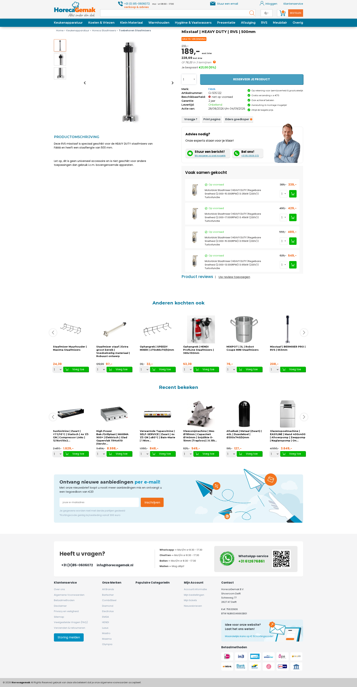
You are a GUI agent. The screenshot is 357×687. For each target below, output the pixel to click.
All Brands (108, 589)
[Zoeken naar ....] (251, 13)
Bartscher (108, 595)
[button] (60, 45)
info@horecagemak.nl (115, 565)
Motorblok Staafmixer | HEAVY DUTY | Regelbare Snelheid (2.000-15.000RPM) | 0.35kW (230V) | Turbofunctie (233, 193)
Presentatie (226, 22)
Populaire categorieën (153, 583)
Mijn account (193, 583)
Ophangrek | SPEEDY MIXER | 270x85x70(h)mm (157, 348)
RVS (264, 22)
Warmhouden (158, 22)
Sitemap (59, 617)
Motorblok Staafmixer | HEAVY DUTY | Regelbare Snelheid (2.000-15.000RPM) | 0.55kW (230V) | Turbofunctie (233, 241)
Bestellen (295, 13)
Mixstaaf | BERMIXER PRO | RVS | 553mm (287, 348)
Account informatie (195, 589)
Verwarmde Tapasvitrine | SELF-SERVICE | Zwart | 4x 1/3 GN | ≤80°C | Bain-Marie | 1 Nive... (157, 436)
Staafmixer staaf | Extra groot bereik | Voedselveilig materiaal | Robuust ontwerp (113, 351)
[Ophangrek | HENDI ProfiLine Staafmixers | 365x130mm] (201, 329)
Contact (227, 583)
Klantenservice (293, 4)
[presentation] (85, 83)
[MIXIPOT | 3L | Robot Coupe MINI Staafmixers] (244, 329)
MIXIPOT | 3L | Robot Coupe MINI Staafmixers (242, 348)
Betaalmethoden (64, 600)
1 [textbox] (183, 79)
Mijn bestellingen (194, 595)
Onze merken (111, 583)
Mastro (106, 633)
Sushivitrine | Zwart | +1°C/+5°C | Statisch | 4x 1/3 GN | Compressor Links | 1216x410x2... (71, 436)
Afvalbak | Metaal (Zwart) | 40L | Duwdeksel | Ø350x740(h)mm (244, 434)
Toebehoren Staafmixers (135, 30)
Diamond (107, 606)
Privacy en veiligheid (66, 611)
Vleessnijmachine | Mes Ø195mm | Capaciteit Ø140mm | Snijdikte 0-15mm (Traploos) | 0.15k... (200, 436)
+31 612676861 (251, 561)
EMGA (105, 617)
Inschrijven (152, 502)
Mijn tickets (190, 600)
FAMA (211, 89)
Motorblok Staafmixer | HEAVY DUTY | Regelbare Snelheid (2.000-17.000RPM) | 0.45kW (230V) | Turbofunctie (233, 217)
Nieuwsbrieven (193, 606)
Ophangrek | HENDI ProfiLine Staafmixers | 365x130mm (198, 349)
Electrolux (108, 611)
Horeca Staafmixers (104, 30)
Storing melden (69, 637)
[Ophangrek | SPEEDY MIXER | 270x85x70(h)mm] (157, 329)
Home (60, 30)
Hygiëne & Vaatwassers (193, 22)
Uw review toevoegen (234, 277)
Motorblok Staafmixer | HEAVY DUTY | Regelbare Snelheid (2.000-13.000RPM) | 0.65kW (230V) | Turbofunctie (233, 264)
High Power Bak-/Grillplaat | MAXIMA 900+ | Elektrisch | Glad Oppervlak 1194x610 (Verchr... (112, 437)
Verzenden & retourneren (69, 628)
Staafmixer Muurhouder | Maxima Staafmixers (70, 348)
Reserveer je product (251, 79)
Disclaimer (60, 606)
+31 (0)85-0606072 (77, 565)
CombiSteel (109, 600)
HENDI (105, 622)
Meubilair (280, 22)
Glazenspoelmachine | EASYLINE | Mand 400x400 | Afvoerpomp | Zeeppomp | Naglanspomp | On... (287, 436)
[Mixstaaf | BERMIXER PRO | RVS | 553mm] (288, 329)
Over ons (59, 589)
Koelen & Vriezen (101, 22)
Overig (298, 22)
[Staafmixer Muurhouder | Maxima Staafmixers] (71, 329)
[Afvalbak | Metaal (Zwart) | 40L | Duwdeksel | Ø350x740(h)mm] (244, 413)
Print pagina (211, 119)
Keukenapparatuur (68, 22)
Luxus (105, 628)
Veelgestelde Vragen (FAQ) (71, 622)
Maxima (107, 639)
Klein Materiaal (131, 22)
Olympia (107, 644)
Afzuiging (248, 22)
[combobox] (188, 79)
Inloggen (271, 4)
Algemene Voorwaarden (69, 595)
